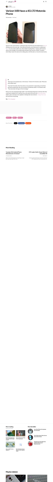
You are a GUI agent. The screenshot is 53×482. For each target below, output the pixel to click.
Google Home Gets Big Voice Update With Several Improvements (40, 443)
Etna (7, 48)
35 (8, 17)
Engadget (13, 99)
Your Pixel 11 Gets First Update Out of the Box (40, 430)
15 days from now (42, 94)
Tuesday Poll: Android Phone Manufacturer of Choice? (13, 152)
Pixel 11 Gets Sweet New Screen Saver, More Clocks (40, 436)
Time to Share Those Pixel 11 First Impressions (20, 438)
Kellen (10, 6)
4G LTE (45, 45)
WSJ (9, 99)
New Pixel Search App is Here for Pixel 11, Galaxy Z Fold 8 (20, 450)
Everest (20, 117)
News (9, 476)
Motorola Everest (41, 93)
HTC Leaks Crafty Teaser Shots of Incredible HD (38, 152)
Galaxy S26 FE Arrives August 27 (9, 450)
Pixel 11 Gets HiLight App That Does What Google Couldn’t (10, 438)
